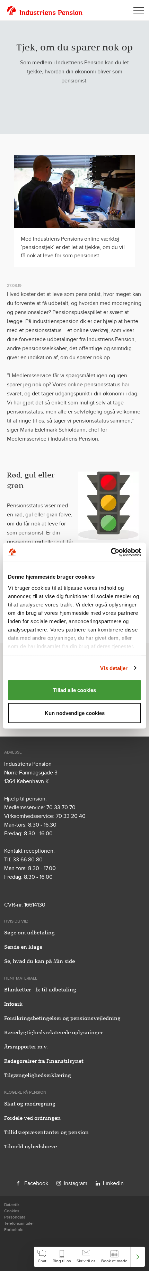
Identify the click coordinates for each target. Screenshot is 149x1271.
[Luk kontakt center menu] (138, 1257)
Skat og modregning (29, 1104)
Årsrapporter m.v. (26, 1047)
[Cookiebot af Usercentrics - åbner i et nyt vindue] (110, 552)
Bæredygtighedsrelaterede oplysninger (53, 1032)
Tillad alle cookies (74, 690)
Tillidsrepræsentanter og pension (46, 1132)
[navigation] (89, 1257)
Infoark (13, 1004)
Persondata (14, 1217)
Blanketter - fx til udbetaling (40, 990)
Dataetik (11, 1204)
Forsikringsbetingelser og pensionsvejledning (62, 1018)
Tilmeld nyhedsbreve (30, 1146)
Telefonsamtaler (19, 1223)
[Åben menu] (138, 10)
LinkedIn (113, 1183)
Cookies (11, 1210)
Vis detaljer (114, 668)
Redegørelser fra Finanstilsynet (44, 1061)
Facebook (36, 1183)
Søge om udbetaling (29, 933)
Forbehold (14, 1229)
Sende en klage (23, 947)
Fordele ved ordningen (32, 1118)
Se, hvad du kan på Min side (39, 961)
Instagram (75, 1183)
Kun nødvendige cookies (75, 713)
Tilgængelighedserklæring (37, 1075)
